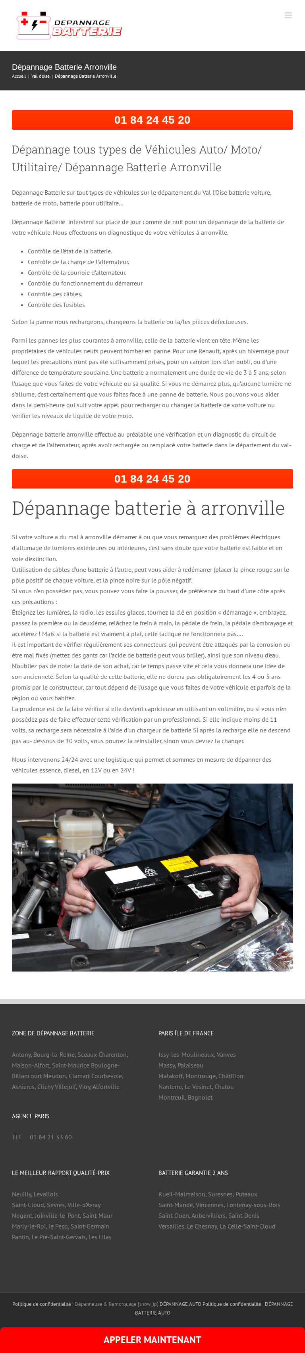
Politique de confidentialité (41, 1304)
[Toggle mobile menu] (289, 15)
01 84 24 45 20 (152, 120)
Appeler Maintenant (152, 1340)
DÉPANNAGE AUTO (180, 1304)
